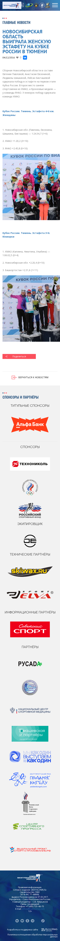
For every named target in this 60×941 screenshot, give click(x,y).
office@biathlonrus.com (33, 908)
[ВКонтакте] (25, 58)
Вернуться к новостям (33, 377)
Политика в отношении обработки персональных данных (33, 935)
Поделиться (19, 356)
